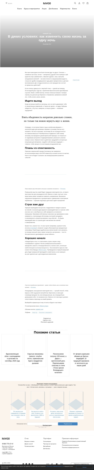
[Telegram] (32, 464)
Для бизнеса (53, 9)
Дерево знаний (29, 444)
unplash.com (39, 309)
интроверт (33, 228)
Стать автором (47, 441)
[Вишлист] (83, 3)
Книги (19, 9)
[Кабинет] (79, 3)
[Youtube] (23, 464)
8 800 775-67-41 (7, 444)
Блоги (74, 9)
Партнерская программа (49, 444)
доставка (10, 3)
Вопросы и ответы (29, 441)
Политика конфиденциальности (70, 447)
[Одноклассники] (29, 464)
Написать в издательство (81, 464)
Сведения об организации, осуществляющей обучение (74, 442)
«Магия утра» (42, 250)
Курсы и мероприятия (32, 9)
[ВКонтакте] (26, 464)
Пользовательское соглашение (70, 445)
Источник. (63, 188)
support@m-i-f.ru (6, 452)
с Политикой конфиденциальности (54, 466)
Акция (44, 9)
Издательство (65, 9)
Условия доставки (29, 446)
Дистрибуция (47, 446)
